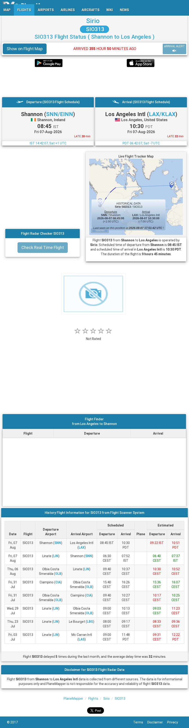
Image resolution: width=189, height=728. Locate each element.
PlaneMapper (73, 698)
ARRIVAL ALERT (174, 46)
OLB (58, 574)
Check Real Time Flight (42, 247)
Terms (140, 722)
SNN (57, 543)
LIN (55, 556)
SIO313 (94, 29)
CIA (58, 582)
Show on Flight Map (25, 48)
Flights (93, 698)
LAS (82, 639)
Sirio (93, 21)
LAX (82, 547)
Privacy (174, 722)
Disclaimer (157, 722)
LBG (90, 621)
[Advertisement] (94, 82)
